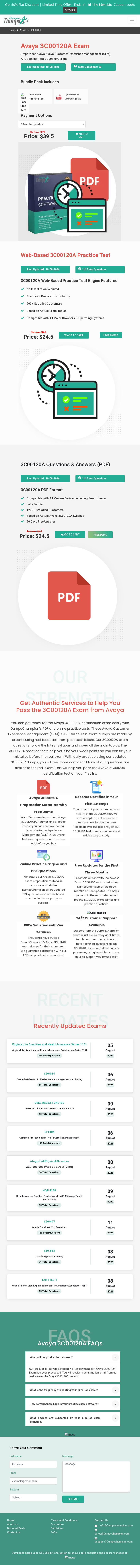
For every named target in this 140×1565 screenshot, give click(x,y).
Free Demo (110, 335)
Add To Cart (75, 335)
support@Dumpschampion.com (114, 1541)
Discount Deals (16, 1528)
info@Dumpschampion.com (116, 1525)
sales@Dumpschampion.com (112, 1533)
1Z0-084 (49, 1073)
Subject (14, 1489)
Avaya (23, 30)
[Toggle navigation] (132, 20)
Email (13, 1473)
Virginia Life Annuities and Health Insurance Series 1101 (49, 1044)
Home (13, 30)
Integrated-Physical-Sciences (49, 1161)
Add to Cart (83, 135)
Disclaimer (57, 1528)
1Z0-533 (49, 1250)
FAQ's (54, 1532)
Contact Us (14, 1532)
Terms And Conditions (64, 1520)
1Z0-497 (49, 1221)
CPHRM (49, 1132)
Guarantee (57, 1524)
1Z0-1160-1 (49, 1280)
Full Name (16, 1456)
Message (67, 1456)
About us (12, 1524)
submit (73, 1499)
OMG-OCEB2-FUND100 (49, 1102)
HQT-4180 (49, 1190)
